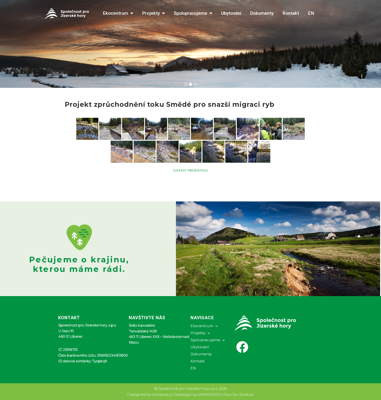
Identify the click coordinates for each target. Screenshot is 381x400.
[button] (185, 84)
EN (311, 13)
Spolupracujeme (190, 13)
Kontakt (290, 13)
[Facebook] (242, 347)
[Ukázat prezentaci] (190, 170)
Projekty (151, 13)
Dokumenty (262, 13)
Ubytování (231, 13)
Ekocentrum (115, 13)
